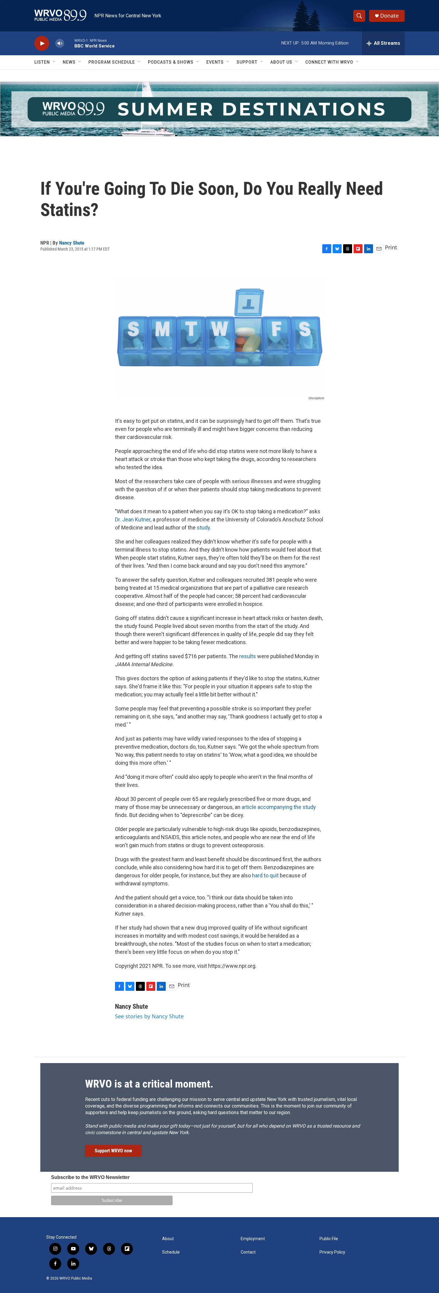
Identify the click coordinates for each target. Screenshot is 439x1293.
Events (215, 62)
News (69, 62)
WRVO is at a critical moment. (149, 1084)
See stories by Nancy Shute (149, 1016)
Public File (329, 1239)
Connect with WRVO (329, 62)
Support (247, 62)
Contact (248, 1252)
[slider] (69, 43)
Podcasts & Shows (171, 62)
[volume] (60, 43)
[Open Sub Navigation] (54, 62)
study (203, 527)
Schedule (171, 1252)
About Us (281, 62)
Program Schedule (111, 62)
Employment (253, 1239)
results (247, 656)
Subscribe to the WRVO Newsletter (90, 1177)
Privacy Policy (332, 1252)
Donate (389, 16)
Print (391, 247)
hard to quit (266, 875)
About (168, 1239)
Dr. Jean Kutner (133, 519)
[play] (42, 43)
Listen (42, 62)
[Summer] (219, 109)
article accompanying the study (279, 807)
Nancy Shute (71, 243)
